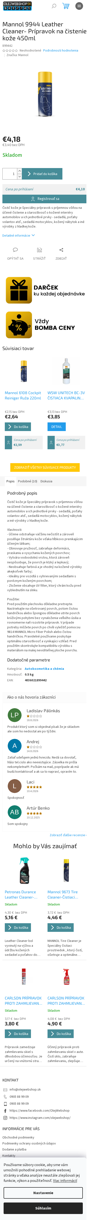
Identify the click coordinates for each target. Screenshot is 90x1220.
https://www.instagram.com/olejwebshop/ (40, 1117)
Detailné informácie (16, 235)
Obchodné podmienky (18, 1137)
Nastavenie (43, 1193)
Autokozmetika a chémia (44, 668)
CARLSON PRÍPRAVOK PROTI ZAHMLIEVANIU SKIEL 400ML (23, 1001)
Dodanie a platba (14, 1149)
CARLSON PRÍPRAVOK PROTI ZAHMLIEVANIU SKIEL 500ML (66, 1001)
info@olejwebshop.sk (25, 1089)
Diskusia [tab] (46, 481)
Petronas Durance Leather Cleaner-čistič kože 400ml (20, 894)
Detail (56, 427)
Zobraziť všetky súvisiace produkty (45, 467)
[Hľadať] (54, 6)
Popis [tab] (10, 481)
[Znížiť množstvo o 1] (19, 176)
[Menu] (79, 6)
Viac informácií (65, 1180)
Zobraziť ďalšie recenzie (67, 835)
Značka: (17, 55)
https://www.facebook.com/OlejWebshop (40, 1110)
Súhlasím (43, 1208)
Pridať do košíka (45, 174)
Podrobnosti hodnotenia (60, 50)
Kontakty (8, 1155)
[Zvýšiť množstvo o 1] (19, 171)
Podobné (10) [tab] (27, 481)
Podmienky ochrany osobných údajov (29, 1143)
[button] (24, 934)
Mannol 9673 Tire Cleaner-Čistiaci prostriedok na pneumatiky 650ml (64, 894)
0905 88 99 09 (19, 1096)
